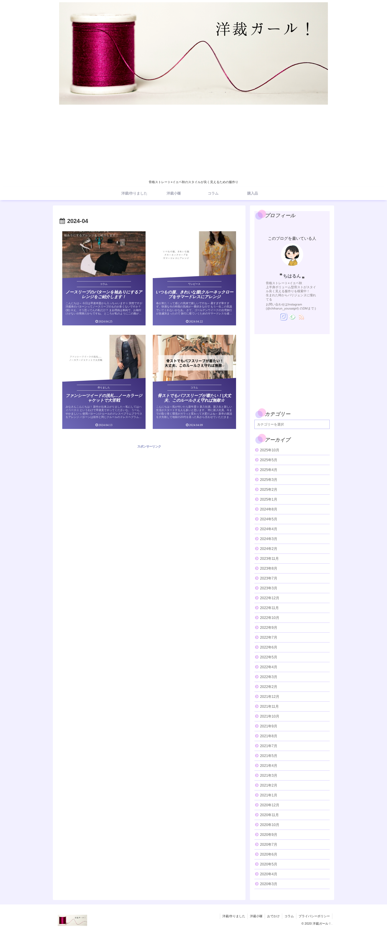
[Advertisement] (193, 143)
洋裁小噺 (256, 916)
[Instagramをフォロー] (283, 316)
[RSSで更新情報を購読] (301, 316)
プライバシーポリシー (314, 916)
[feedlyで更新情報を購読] (292, 316)
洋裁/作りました (233, 916)
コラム (289, 916)
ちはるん (292, 275)
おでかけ (273, 916)
